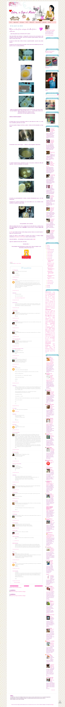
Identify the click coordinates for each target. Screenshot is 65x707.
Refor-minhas (48, 342)
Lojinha (52, 326)
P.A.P (27, 22)
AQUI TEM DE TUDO (50, 404)
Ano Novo (46, 294)
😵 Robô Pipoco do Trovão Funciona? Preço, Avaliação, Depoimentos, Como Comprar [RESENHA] (50, 536)
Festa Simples (48, 317)
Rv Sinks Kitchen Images (51, 679)
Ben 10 (49, 297)
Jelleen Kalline (14, 279)
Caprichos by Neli (49, 560)
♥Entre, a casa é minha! (50, 30)
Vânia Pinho (14, 514)
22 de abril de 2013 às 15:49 (15, 511)
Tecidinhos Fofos (49, 348)
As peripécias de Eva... (49, 533)
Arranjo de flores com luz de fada (52, 495)
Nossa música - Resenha (51, 562)
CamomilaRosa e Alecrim (49, 519)
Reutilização (47, 345)
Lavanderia (53, 325)
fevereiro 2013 (49, 282)
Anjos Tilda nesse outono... (52, 521)
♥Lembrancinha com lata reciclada (52, 231)
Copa (54, 303)
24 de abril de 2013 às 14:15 (15, 540)
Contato (49, 22)
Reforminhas (16, 22)
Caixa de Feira (52, 300)
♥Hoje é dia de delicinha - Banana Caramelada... (50, 269)
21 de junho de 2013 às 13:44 (15, 559)
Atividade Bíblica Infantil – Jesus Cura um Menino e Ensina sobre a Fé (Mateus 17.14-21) (50, 378)
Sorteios (46, 346)
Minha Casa (32, 22)
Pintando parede (52, 332)
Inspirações (52, 323)
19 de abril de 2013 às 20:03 (15, 336)
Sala (54, 345)
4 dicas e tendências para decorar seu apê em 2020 (52, 549)
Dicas (52, 310)
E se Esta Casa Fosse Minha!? (50, 615)
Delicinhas (44, 22)
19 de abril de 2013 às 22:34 (15, 355)
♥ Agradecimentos (52, 152)
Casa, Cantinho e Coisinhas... (49, 468)
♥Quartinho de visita (50, 263)
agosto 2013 (49, 252)
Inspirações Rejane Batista (50, 324)
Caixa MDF (47, 301)
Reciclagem (22, 22)
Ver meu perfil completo (49, 35)
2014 (47, 246)
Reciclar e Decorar (49, 418)
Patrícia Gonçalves (14, 452)
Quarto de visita (50, 336)
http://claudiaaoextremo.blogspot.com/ (17, 348)
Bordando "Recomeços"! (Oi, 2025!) (52, 449)
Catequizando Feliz (49, 677)
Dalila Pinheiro (14, 310)
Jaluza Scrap (48, 654)
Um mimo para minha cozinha (52, 196)
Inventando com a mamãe (49, 460)
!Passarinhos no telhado (49, 434)
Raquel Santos (14, 530)
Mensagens (49, 327)
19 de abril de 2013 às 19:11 (15, 327)
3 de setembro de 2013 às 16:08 (16, 580)
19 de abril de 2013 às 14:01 (15, 318)
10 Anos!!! (52, 575)
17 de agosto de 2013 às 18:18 (15, 568)
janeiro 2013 (49, 283)
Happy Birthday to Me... (52, 470)
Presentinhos (48, 334)
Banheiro (53, 296)
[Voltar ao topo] (60, 702)
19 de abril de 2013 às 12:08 (15, 307)
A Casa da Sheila (49, 586)
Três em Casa (48, 357)
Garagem (46, 319)
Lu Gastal (48, 663)
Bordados (53, 299)
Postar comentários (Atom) (16, 587)
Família (53, 315)
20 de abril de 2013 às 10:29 (15, 411)
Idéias (49, 320)
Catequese (49, 302)
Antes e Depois (38, 22)
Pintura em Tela (52, 333)
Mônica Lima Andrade (15, 432)
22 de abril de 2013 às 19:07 (15, 520)
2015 (47, 245)
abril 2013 (49, 258)
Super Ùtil (52, 347)
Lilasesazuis (13, 366)
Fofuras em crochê (52, 318)
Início (11, 22)
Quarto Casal (53, 334)
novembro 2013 (50, 249)
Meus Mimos (52, 328)
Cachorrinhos (47, 300)
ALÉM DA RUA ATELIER (49, 481)
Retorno (54, 343)
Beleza (46, 297)
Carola (13, 484)
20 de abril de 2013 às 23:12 (15, 429)
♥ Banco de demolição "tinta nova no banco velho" (52, 209)
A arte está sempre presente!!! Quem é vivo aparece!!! (50, 483)
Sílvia (13, 330)
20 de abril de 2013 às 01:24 (15, 364)
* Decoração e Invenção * (48, 390)
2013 (47, 248)
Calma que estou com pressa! (16, 463)
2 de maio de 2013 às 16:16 (15, 549)
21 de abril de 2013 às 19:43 (15, 472)
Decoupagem (53, 308)
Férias (46, 316)
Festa (48, 316)
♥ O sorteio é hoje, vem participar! (52, 220)
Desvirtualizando (47, 310)
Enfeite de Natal (48, 312)
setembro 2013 (50, 251)
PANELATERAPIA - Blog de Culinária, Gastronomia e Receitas (49, 507)
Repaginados (48, 343)
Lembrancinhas (47, 326)
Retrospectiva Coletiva (50, 344)
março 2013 (49, 280)
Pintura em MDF (47, 333)
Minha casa (47, 329)
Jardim (46, 325)
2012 (47, 285)
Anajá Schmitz (14, 492)
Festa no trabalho (52, 316)
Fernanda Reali (49, 628)
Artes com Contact (49, 295)
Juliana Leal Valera (14, 536)
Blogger (52, 704)
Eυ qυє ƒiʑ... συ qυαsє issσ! (50, 641)
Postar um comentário (17, 582)
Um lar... (47, 574)
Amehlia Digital (22, 236)
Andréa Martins (14, 320)
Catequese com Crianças (49, 374)
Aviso (54, 295)
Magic (51, 655)
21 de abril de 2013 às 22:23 (15, 489)
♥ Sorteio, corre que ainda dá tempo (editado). (50, 260)
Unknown (13, 408)
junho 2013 (49, 255)
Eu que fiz (48, 315)
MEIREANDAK (14, 543)
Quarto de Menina (48, 335)
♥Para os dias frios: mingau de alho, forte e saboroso (50, 265)
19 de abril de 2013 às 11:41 (15, 290)
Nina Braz (13, 424)
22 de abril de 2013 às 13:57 (15, 498)
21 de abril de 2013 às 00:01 (15, 449)
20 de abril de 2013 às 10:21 (15, 405)
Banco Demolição (48, 296)
